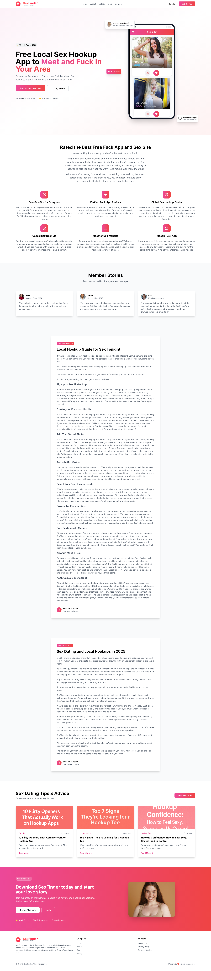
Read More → (25, 853)
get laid (90, 701)
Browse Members (28, 910)
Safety (102, 4)
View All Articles (184, 795)
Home (84, 4)
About (93, 4)
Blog (110, 4)
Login (48, 910)
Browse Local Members (30, 88)
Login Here (59, 88)
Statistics (76, 658)
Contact (118, 4)
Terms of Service (145, 950)
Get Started (187, 4)
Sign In (172, 4)
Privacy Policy (143, 947)
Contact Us (142, 943)
